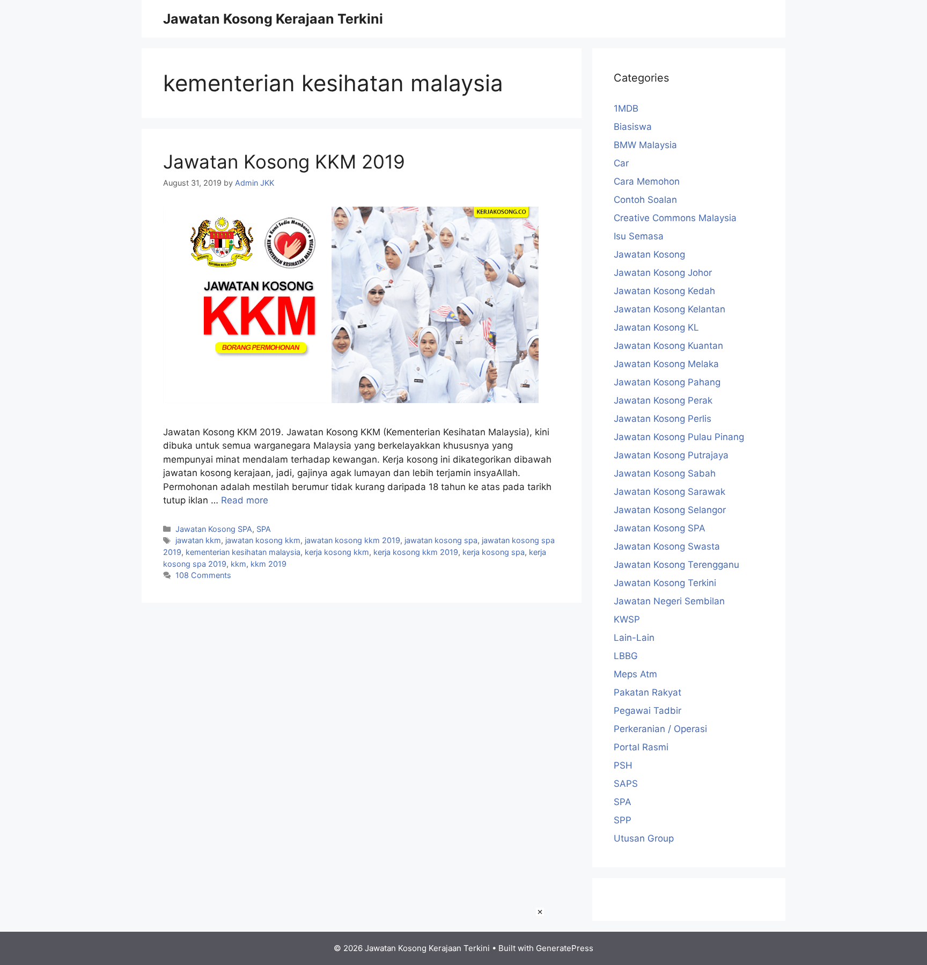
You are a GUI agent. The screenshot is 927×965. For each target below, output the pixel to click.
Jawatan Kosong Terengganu (676, 564)
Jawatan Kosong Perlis (662, 418)
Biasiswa (633, 126)
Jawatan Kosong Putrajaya (671, 455)
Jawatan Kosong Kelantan (669, 309)
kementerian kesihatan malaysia (243, 552)
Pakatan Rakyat (647, 692)
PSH (623, 765)
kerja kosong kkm (337, 552)
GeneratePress (564, 948)
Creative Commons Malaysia (675, 218)
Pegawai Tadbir (647, 710)
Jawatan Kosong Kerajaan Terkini (273, 19)
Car (621, 163)
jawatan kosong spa (440, 540)
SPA (263, 528)
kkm (238, 563)
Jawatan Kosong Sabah (665, 473)
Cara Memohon (647, 181)
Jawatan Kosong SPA (213, 528)
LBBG (626, 655)
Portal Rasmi (641, 747)
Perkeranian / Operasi (660, 728)
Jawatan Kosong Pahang (667, 382)
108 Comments (203, 575)
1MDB (626, 108)
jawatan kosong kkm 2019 (352, 540)
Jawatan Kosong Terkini (665, 582)
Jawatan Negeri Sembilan (669, 601)
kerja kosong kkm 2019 (415, 552)
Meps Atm (635, 674)
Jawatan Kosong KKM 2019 (284, 161)
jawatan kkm (198, 540)
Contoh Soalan (645, 199)
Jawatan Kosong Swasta (667, 546)
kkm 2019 (268, 563)
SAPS (626, 783)
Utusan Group (644, 838)
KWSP (627, 619)
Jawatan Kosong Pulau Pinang (679, 437)
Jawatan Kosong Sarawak (669, 491)
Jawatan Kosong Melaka (666, 364)
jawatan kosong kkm (262, 540)
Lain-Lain (634, 637)
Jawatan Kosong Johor (663, 272)
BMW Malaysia (645, 145)
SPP (622, 820)
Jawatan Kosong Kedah (664, 291)
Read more (244, 500)
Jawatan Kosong (649, 254)
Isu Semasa (639, 236)
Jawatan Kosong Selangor (670, 510)
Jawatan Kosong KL (656, 327)
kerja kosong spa (493, 552)
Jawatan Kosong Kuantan (668, 345)
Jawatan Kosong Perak (663, 400)
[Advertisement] (463, 934)
